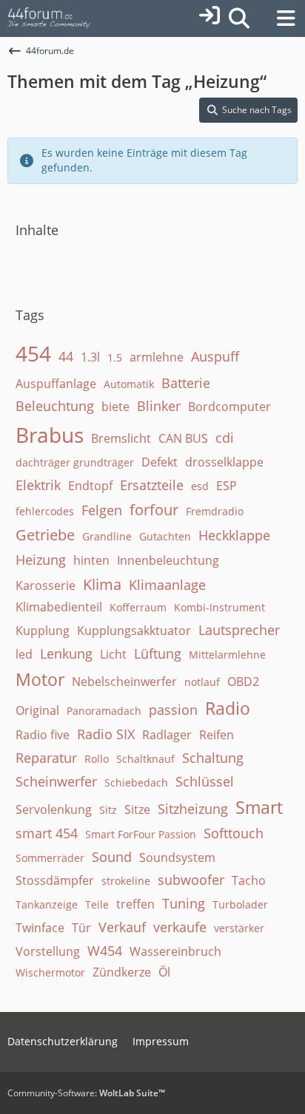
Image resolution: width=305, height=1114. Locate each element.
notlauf (202, 682)
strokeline (125, 881)
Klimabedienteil (59, 607)
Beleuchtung (55, 406)
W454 (104, 951)
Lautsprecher (239, 630)
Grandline (107, 536)
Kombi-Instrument (219, 607)
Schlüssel (204, 781)
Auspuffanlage (56, 384)
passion (173, 710)
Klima (102, 584)
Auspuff (215, 356)
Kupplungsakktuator (134, 630)
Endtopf (90, 486)
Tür (81, 928)
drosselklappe (224, 462)
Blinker (159, 406)
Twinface (40, 928)
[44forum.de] (49, 18)
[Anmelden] (209, 15)
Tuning (183, 903)
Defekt (159, 462)
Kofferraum (138, 607)
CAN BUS (183, 438)
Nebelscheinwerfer (124, 681)
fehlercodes (45, 511)
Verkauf (122, 927)
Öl (164, 972)
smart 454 (47, 833)
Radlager (167, 735)
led (24, 654)
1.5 (114, 357)
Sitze (137, 809)
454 (33, 353)
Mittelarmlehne (227, 655)
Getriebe (45, 535)
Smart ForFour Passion (140, 834)
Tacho (249, 880)
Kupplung (43, 630)
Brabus (50, 435)
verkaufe (180, 927)
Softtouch (234, 833)
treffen (135, 904)
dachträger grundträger (75, 462)
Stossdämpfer (55, 880)
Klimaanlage (167, 585)
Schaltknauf (145, 759)
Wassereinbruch (175, 951)
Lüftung (157, 653)
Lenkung (66, 653)
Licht (113, 654)
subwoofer (191, 880)
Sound (112, 857)
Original (37, 710)
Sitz (108, 810)
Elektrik (38, 485)
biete (115, 406)
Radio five (43, 735)
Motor (40, 679)
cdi (224, 437)
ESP (226, 486)
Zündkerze (122, 972)
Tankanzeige (47, 904)
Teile (97, 904)
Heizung (41, 559)
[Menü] (286, 18)
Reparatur (46, 758)
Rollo (96, 759)
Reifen (216, 735)
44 (65, 356)
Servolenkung (54, 809)
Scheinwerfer (56, 781)
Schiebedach (136, 782)
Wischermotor (50, 972)
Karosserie (46, 585)
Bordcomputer (229, 406)
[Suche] (239, 18)
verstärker (239, 928)
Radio (227, 708)
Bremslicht (121, 438)
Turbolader (240, 904)
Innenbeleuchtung (168, 560)
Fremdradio (215, 511)
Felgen (101, 510)
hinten (91, 560)
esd (200, 486)
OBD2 (243, 681)
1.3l (90, 357)
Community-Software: (86, 1093)
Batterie (185, 383)
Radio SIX (106, 734)
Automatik (129, 384)
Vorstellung (48, 951)
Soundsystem (177, 857)
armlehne (157, 357)
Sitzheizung (193, 809)
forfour (154, 510)
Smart (259, 807)
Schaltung (213, 758)
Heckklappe (234, 535)
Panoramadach (104, 711)
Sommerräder (50, 858)
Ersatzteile (152, 485)
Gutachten (165, 536)
